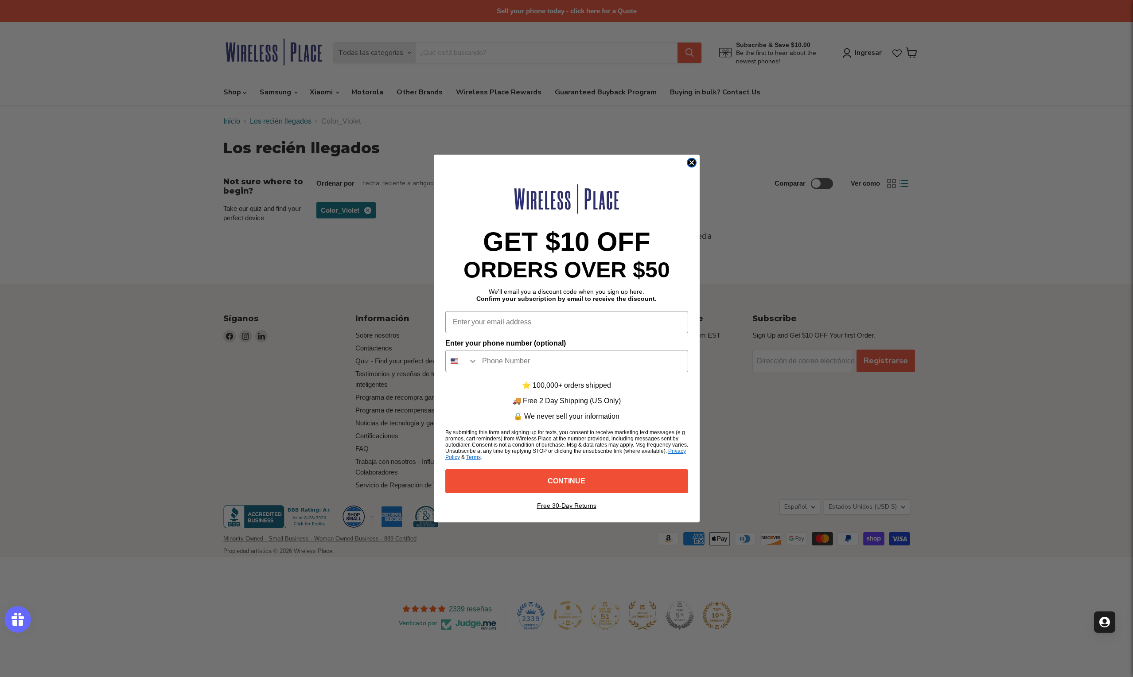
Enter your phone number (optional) (505, 343)
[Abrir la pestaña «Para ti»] (1104, 622)
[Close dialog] (691, 162)
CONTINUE (566, 481)
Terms (473, 457)
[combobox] (462, 361)
